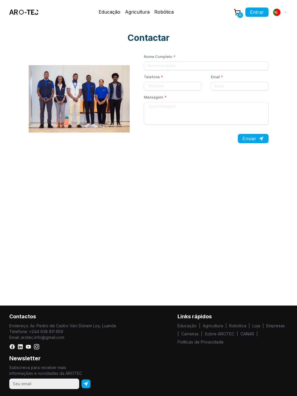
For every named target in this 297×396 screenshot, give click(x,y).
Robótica (164, 12)
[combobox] (280, 12)
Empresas (275, 325)
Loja (256, 325)
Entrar (257, 12)
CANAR (247, 333)
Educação (187, 325)
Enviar (249, 138)
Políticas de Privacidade (201, 341)
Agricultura (137, 12)
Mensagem (155, 97)
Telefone (153, 77)
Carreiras (190, 333)
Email (217, 77)
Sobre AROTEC (219, 333)
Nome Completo (159, 57)
